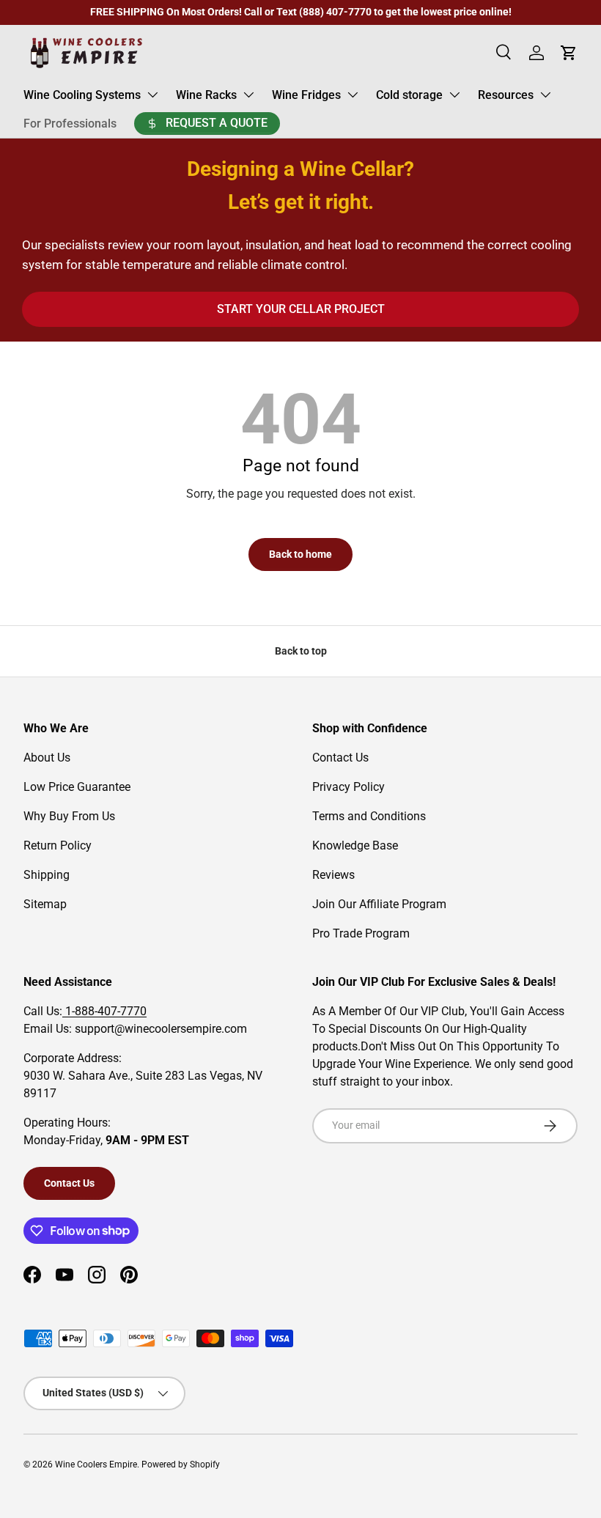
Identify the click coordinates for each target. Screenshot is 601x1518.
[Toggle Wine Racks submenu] (248, 94)
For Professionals (70, 123)
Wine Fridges (306, 95)
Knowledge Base (355, 845)
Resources (506, 95)
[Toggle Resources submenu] (545, 94)
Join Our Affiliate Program (379, 904)
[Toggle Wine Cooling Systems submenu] (152, 94)
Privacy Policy (348, 787)
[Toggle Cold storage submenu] (454, 94)
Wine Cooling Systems (82, 95)
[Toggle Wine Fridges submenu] (352, 94)
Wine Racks (206, 95)
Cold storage (409, 95)
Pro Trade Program (361, 933)
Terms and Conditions (369, 816)
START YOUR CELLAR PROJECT (301, 309)
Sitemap (45, 904)
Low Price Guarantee (76, 787)
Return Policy (57, 845)
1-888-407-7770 (104, 1011)
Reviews (333, 875)
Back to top (301, 651)
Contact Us (340, 757)
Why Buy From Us (69, 816)
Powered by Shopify (180, 1464)
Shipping (46, 875)
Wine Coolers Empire (96, 1464)
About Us (46, 757)
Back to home (300, 554)
